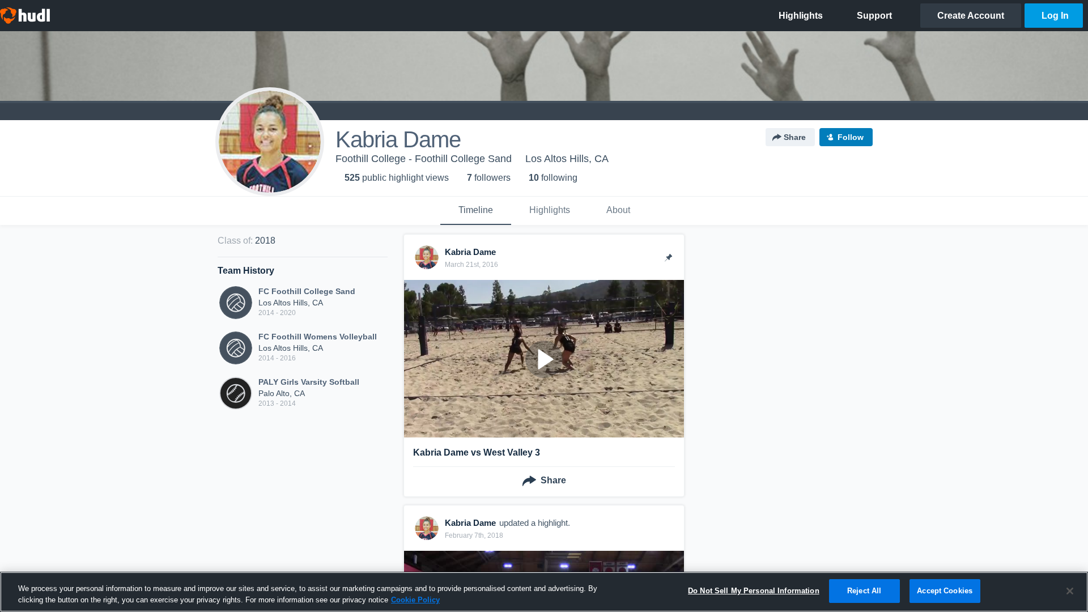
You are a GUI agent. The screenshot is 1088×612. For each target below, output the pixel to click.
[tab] (475, 211)
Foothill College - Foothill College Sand (423, 158)
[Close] (1069, 591)
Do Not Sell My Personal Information (753, 590)
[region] (544, 592)
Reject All (864, 590)
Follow (851, 137)
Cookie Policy (415, 600)
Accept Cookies (944, 590)
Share (795, 137)
